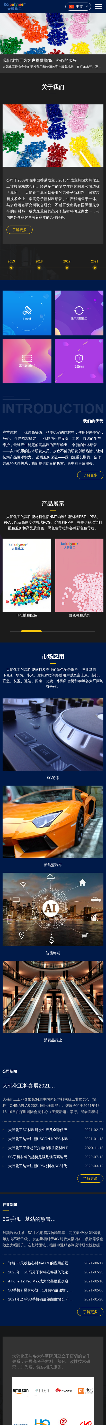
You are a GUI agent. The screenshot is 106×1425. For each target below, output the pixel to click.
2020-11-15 (53, 1148)
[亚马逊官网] (20, 1390)
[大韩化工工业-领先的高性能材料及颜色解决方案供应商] (15, 6)
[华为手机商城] (63, 1390)
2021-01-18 (53, 1139)
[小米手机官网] (85, 1390)
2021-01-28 (53, 1299)
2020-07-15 (53, 1157)
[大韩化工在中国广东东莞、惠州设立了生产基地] (53, 33)
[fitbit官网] (42, 1390)
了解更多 (19, 230)
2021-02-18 (53, 1281)
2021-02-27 (53, 1130)
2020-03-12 (53, 1166)
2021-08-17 (53, 1263)
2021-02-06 (53, 1290)
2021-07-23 (53, 1272)
